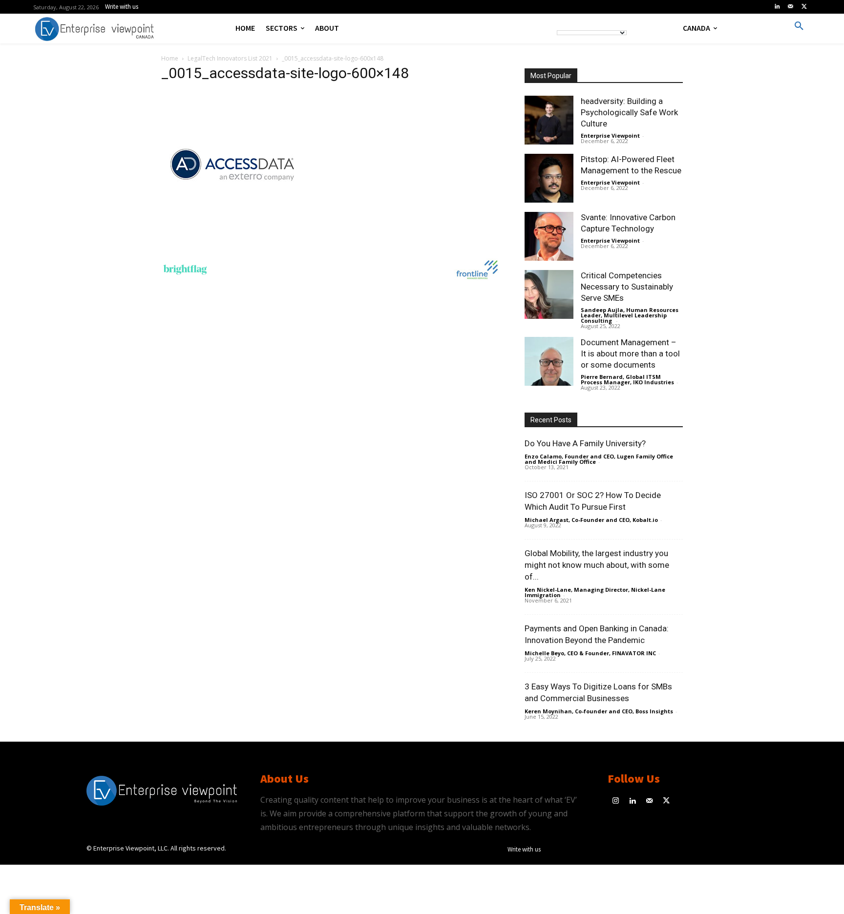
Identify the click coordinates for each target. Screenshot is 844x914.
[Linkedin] (777, 7)
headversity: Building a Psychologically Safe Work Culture (629, 112)
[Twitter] (804, 7)
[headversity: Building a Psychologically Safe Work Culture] (549, 120)
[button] (799, 26)
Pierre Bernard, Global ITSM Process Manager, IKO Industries (627, 379)
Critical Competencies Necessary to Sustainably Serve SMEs (627, 286)
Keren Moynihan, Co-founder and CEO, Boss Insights (599, 711)
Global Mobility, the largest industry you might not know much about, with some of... (597, 565)
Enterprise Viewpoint (610, 135)
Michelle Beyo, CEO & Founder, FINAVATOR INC (590, 653)
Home (169, 58)
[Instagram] (616, 801)
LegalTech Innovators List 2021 (230, 58)
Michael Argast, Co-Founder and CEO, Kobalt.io (591, 519)
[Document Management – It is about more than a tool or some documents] (549, 361)
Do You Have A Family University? (585, 443)
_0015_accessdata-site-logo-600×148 (285, 73)
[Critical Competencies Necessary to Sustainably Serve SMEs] (549, 294)
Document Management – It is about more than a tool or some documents (630, 353)
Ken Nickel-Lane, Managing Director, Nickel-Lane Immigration (595, 592)
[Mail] (791, 7)
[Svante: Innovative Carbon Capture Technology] (549, 236)
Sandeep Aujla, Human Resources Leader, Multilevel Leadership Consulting (629, 315)
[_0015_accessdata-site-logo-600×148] (234, 235)
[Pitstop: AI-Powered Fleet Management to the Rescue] (549, 178)
